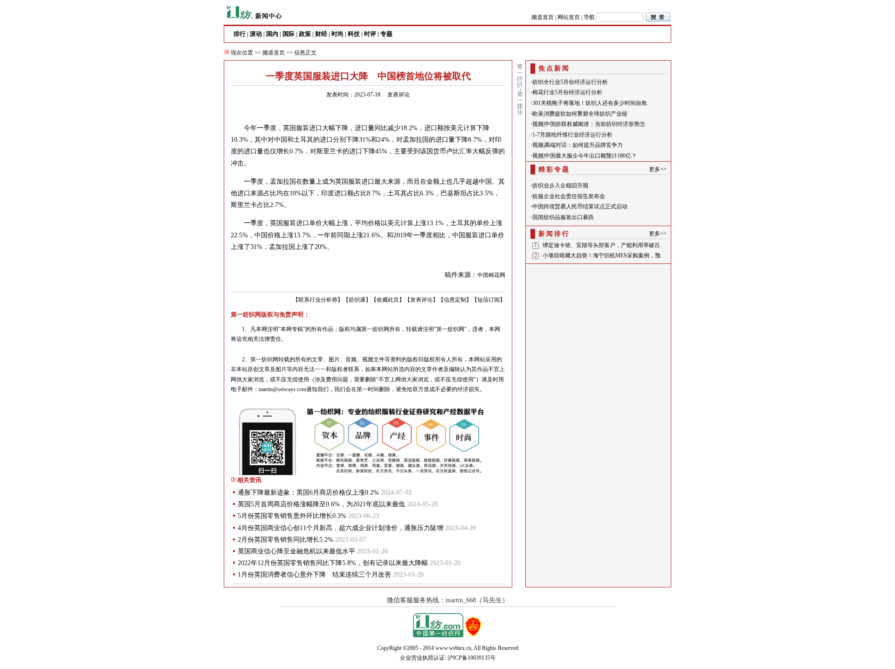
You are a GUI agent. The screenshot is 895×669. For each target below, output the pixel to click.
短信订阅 (488, 300)
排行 (240, 33)
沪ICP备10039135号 (472, 658)
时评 (370, 33)
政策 (305, 33)
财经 (321, 33)
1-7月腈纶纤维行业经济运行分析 (572, 134)
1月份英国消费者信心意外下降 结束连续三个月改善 (314, 574)
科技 (354, 33)
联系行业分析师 (317, 300)
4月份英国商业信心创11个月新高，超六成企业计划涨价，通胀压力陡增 (340, 527)
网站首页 (569, 17)
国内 (272, 33)
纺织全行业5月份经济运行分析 (570, 82)
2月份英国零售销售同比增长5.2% (285, 539)
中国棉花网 (491, 275)
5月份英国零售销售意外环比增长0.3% (292, 515)
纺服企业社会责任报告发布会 (568, 196)
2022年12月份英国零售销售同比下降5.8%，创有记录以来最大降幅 (333, 562)
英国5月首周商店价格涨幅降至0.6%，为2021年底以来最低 (321, 504)
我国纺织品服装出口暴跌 (563, 217)
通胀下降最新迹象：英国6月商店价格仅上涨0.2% (308, 492)
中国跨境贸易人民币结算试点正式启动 (579, 206)
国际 (288, 33)
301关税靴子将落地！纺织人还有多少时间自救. (590, 103)
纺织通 (357, 300)
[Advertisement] (598, 325)
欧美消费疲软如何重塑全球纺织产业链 (579, 113)
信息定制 (455, 300)
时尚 (337, 33)
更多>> (658, 169)
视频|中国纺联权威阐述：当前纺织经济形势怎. (589, 124)
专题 (386, 33)
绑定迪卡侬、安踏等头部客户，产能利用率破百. (602, 245)
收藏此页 (388, 300)
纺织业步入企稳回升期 (560, 185)
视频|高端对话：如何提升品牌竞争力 (577, 145)
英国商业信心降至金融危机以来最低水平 (296, 551)
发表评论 (398, 94)
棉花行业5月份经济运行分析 (567, 92)
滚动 (256, 33)
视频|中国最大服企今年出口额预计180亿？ (584, 155)
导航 (589, 17)
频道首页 (542, 17)
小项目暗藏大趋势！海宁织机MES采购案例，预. (602, 255)
